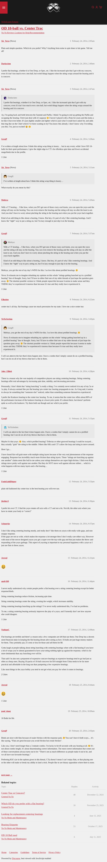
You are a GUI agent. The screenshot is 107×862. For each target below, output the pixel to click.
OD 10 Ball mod (9, 835)
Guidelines (24, 852)
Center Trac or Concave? (13, 793)
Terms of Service (39, 852)
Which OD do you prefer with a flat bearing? (22, 803)
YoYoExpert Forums (9, 22)
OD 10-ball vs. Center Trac (22, 28)
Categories (13, 852)
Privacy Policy (55, 852)
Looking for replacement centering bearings (22, 814)
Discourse (16, 858)
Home (4, 852)
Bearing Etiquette (9, 824)
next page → (6, 775)
